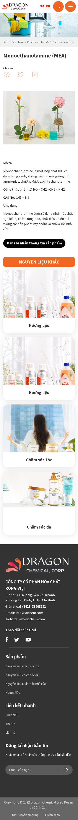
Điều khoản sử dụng (25, 815)
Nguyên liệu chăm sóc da (22, 675)
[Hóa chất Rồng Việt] (22, 6)
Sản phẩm (18, 42)
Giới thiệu (11, 715)
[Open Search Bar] (58, 6)
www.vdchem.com (32, 619)
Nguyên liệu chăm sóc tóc (22, 666)
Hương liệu (12, 693)
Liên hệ (10, 732)
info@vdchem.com (29, 612)
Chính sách (52, 815)
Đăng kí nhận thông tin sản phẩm (34, 243)
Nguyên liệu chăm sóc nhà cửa (25, 684)
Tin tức (10, 724)
